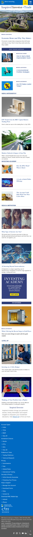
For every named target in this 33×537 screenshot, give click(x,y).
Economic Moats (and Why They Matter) (16, 38)
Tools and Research (8, 458)
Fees (4, 466)
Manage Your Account (9, 485)
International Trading (9, 472)
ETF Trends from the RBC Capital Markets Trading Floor (15, 121)
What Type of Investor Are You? (12, 232)
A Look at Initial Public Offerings (23, 180)
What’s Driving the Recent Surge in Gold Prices (16, 331)
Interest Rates (7, 469)
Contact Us (6, 494)
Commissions (7, 463)
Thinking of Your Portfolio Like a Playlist (14, 400)
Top (30, 533)
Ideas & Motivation (7, 34)
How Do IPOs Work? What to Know (23, 167)
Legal (2, 523)
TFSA (4, 430)
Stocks (5, 441)
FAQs (4, 491)
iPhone (5, 502)
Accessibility (8, 523)
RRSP (4, 433)
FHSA (4, 427)
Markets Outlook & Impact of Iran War (14, 153)
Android (5, 499)
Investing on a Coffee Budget (11, 367)
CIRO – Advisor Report (23, 525)
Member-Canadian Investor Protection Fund (12, 526)
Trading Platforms (8, 455)
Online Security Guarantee (10, 477)
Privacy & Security (16, 523)
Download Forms (8, 488)
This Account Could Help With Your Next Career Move (23, 194)
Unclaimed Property (11, 525)
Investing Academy (22, 53)
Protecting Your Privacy (9, 480)
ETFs (4, 444)
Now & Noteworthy (22, 81)
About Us (16, 417)
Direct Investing (9, 1)
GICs (4, 447)
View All (5, 436)
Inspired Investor (16, 407)
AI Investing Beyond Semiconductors (13, 266)
